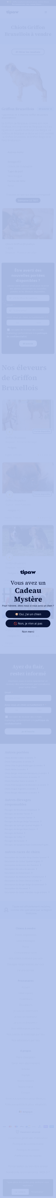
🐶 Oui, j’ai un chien (28, 614)
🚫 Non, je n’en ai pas (28, 623)
